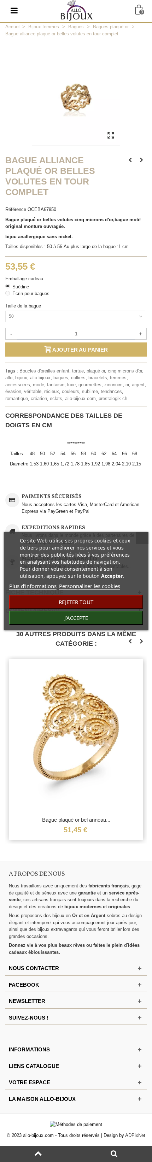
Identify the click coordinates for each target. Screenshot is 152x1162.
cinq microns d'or (125, 371)
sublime (90, 391)
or (127, 384)
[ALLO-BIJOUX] (76, 10)
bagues (60, 377)
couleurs (70, 391)
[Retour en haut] (38, 1154)
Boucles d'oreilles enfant (44, 371)
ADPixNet (135, 1135)
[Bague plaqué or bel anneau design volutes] (76, 735)
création (39, 398)
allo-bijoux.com (80, 398)
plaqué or (96, 371)
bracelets (97, 377)
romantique (16, 398)
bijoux (21, 377)
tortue (78, 371)
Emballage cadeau (25, 278)
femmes (118, 377)
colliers (78, 377)
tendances (111, 391)
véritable (32, 391)
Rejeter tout (76, 601)
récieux (51, 391)
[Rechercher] (114, 1154)
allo (8, 377)
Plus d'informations (33, 585)
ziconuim (113, 384)
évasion (13, 391)
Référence (15, 209)
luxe (71, 384)
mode (38, 384)
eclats (56, 398)
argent (138, 384)
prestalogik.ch (113, 398)
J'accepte (76, 617)
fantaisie (55, 384)
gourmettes (89, 384)
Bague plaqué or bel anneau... (76, 820)
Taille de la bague (23, 306)
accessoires (17, 384)
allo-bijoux (40, 377)
